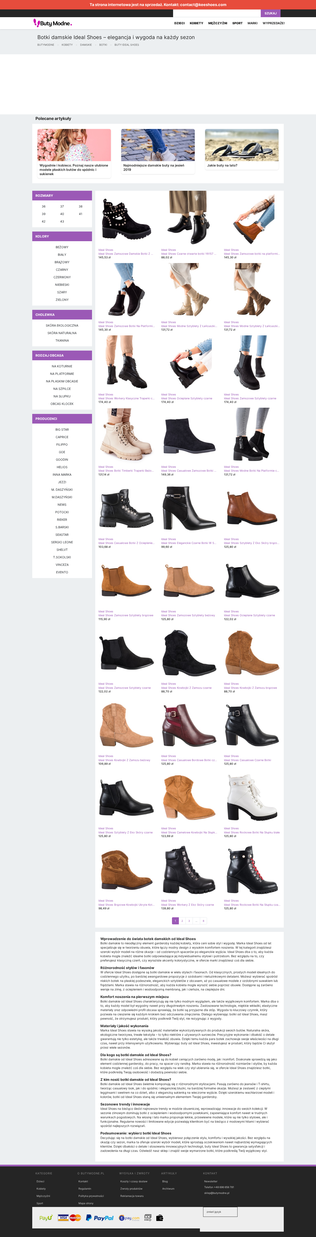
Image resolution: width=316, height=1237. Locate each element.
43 (62, 221)
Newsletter (210, 1181)
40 (62, 214)
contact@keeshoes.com (203, 4)
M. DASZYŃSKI (62, 489)
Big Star (62, 429)
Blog (165, 1181)
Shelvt (62, 549)
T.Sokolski (62, 557)
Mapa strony (86, 1203)
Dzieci (40, 1181)
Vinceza (62, 564)
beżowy (62, 247)
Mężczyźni (43, 1196)
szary (62, 292)
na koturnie (62, 366)
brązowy (62, 262)
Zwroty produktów (131, 1188)
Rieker (62, 519)
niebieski (62, 284)
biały (62, 254)
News (62, 504)
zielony (62, 299)
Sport (40, 1203)
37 (62, 206)
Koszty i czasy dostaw (133, 1181)
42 (43, 221)
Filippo (62, 444)
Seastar (62, 534)
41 (80, 214)
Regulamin (84, 1188)
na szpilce (62, 389)
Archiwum (168, 1188)
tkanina (62, 340)
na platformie (62, 373)
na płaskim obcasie (62, 381)
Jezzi (62, 482)
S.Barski (62, 527)
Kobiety (41, 1188)
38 (81, 206)
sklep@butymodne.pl (216, 1193)
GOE (62, 452)
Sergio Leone (62, 542)
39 (44, 214)
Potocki (62, 512)
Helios (62, 467)
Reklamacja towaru (132, 1196)
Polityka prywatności (91, 1196)
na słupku (62, 396)
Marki (253, 23)
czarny (62, 269)
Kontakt (83, 1181)
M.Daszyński (62, 497)
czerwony (62, 277)
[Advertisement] (129, 84)
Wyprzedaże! (274, 23)
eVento (62, 572)
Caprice (62, 437)
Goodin (62, 459)
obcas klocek (62, 404)
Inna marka (62, 474)
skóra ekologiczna (62, 325)
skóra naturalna (62, 333)
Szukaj (271, 13)
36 (44, 206)
